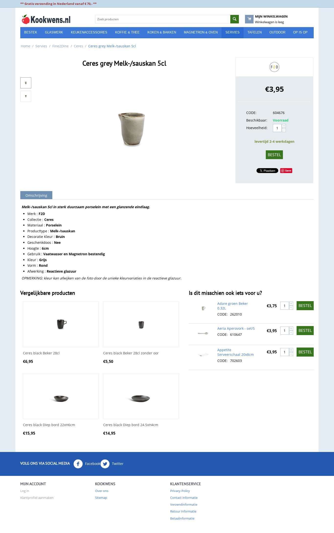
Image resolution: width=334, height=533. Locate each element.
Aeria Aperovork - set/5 (236, 328)
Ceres (78, 46)
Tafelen (254, 32)
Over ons (101, 491)
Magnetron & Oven (201, 32)
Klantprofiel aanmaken (37, 497)
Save (288, 170)
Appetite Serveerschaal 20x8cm (235, 352)
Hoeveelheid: (256, 127)
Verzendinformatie (183, 504)
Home (25, 46)
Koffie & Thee (127, 32)
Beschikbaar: (256, 120)
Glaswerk (54, 32)
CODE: (251, 112)
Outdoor (277, 32)
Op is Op (300, 32)
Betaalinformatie (182, 518)
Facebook (92, 463)
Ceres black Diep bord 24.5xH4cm (130, 425)
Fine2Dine (60, 46)
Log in (24, 491)
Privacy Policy (180, 491)
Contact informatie (184, 497)
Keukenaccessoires (89, 32)
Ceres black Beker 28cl (41, 353)
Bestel (274, 154)
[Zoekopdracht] (234, 19)
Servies (232, 32)
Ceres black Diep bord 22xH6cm (49, 425)
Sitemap (101, 497)
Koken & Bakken (161, 32)
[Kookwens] (46, 19)
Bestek (30, 32)
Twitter (117, 463)
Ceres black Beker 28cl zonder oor (131, 353)
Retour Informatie (183, 511)
